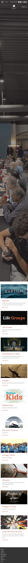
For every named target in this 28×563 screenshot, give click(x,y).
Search (6, 2)
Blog (2, 557)
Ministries (4, 554)
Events (2, 552)
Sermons (3, 556)
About (2, 551)
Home (2, 549)
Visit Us (3, 559)
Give (2, 561)
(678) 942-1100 (13, 2)
